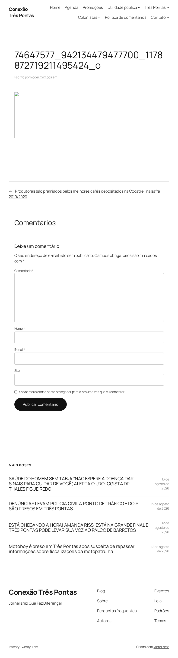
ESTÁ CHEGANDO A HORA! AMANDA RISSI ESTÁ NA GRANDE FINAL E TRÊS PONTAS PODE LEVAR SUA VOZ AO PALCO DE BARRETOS (78, 528)
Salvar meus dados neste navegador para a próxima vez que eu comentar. (72, 392)
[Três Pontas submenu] (168, 7)
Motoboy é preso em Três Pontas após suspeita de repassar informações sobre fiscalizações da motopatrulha (71, 549)
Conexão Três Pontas (21, 12)
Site (17, 370)
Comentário (24, 270)
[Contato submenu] (168, 17)
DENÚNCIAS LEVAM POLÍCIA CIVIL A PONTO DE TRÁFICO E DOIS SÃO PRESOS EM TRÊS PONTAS (73, 506)
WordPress (161, 647)
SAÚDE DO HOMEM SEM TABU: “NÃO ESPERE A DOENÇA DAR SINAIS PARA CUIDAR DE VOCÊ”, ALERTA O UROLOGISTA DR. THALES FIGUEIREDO (71, 484)
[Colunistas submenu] (99, 17)
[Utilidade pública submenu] (139, 7)
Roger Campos (41, 77)
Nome (19, 328)
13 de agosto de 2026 (162, 483)
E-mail (19, 349)
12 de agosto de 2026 (160, 506)
